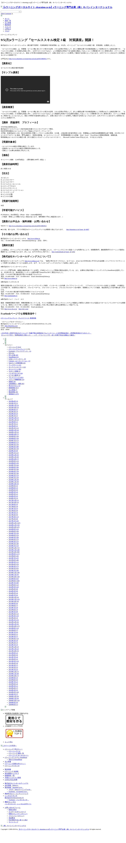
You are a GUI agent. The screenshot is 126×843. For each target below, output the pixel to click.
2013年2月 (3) (13, 618)
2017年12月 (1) (14, 500)
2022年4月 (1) (13, 409)
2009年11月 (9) (14, 698)
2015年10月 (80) (14, 552)
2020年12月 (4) (14, 430)
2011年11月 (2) (14, 649)
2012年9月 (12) (14, 628)
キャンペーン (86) (15, 369)
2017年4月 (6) (13, 515)
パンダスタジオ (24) (16, 373)
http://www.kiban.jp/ (10, 278)
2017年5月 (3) (13, 513)
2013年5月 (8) (13, 612)
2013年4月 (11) (14, 614)
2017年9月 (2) (13, 504)
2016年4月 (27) (14, 539)
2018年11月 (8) (14, 482)
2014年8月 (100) (14, 581)
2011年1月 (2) (13, 669)
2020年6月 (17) (14, 442)
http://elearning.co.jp (11, 326)
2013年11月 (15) (14, 599)
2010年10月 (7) (14, 676)
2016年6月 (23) (14, 535)
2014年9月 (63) (14, 579)
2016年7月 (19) (14, 533)
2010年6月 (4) (13, 684)
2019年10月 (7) (14, 459)
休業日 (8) (12, 381)
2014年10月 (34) (14, 576)
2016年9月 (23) (14, 529)
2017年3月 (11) (14, 517)
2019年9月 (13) (14, 461)
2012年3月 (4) (13, 640)
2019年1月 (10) (14, 477)
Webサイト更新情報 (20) (17, 363)
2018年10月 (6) (14, 484)
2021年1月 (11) (14, 428)
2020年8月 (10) (14, 438)
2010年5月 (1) (13, 686)
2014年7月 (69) (14, 583)
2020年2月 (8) (13, 451)
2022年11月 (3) (14, 405)
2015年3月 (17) (14, 566)
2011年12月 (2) (14, 647)
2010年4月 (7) (13, 688)
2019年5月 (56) (14, 469)
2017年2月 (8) (13, 519)
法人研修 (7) (13, 390)
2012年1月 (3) (13, 645)
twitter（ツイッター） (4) (17, 359)
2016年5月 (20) (14, 537)
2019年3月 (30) (14, 473)
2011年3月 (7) (13, 665)
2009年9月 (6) (13, 702)
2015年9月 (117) (14, 554)
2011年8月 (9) (13, 655)
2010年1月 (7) (13, 694)
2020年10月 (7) (14, 434)
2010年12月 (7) (14, 671)
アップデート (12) (15, 365)
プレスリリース (23, 318)
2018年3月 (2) (13, 494)
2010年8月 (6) (13, 680)
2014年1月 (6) (13, 595)
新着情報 (33, 318)
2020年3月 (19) (14, 449)
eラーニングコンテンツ (9, 318)
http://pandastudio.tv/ (10, 296)
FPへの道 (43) (13, 355)
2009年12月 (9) (14, 696)
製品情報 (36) (13, 392)
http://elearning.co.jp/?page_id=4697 (77, 229)
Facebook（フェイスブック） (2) (20, 351)
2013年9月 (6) (13, 603)
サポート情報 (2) (14, 371)
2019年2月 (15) (14, 475)
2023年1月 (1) (13, 403)
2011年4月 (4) (13, 663)
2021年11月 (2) (14, 420)
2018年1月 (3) (13, 498)
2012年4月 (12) (14, 638)
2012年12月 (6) (14, 622)
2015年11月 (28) (14, 550)
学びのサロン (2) (14, 386)
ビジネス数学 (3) (14, 375)
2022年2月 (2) (13, 413)
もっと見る (9, 742)
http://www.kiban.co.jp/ (32, 261)
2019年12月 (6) (14, 455)
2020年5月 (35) (14, 444)
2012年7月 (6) (13, 632)
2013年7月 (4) (13, 607)
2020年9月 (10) (14, 436)
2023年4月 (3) (13, 401)
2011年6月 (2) (13, 659)
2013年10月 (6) (14, 601)
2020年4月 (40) (14, 446)
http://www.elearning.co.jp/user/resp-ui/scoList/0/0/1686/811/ (28, 59)
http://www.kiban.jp (34, 238)
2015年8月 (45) (14, 556)
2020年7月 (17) (14, 440)
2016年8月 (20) (14, 531)
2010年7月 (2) (13, 682)
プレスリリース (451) (16, 377)
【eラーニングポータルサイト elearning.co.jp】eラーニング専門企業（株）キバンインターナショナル (53, 829)
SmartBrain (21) (14, 357)
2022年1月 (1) (13, 416)
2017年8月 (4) (13, 506)
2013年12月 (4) (14, 597)
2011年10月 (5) (14, 651)
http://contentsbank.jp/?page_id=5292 (63, 252)
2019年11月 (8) (14, 457)
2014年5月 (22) (14, 587)
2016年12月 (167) (14, 523)
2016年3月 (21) (14, 541)
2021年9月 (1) (13, 422)
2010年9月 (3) (13, 678)
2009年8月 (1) (13, 704)
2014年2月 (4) (13, 593)
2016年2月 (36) (14, 543)
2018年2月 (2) (13, 496)
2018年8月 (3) (13, 488)
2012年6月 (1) (13, 634)
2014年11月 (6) (14, 574)
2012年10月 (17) (14, 626)
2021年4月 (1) (13, 426)
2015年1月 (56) (14, 570)
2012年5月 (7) (13, 636)
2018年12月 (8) (14, 480)
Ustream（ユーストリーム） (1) (19, 361)
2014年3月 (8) (13, 591)
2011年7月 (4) (13, 657)
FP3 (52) (11, 353)
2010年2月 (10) (14, 692)
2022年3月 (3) (13, 411)
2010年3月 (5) (13, 690)
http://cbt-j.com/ (23, 309)
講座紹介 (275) (14, 394)
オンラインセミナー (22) (17, 367)
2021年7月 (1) (13, 424)
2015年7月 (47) (14, 558)
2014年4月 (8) (13, 589)
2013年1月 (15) (14, 620)
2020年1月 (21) (14, 453)
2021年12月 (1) (14, 418)
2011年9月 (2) (13, 653)
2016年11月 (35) (14, 525)
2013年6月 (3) (13, 610)
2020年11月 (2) (14, 432)
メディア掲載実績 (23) (16, 379)
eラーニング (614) (15, 347)
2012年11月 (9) (14, 624)
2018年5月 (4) (13, 492)
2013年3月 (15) (14, 616)
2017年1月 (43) (14, 521)
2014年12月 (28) (14, 572)
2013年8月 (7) (13, 605)
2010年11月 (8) (14, 673)
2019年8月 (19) (14, 463)
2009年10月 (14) (14, 700)
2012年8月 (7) (13, 630)
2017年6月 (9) (13, 510)
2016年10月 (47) (14, 527)
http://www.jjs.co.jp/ (10, 309)
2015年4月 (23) (14, 564)
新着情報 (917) (14, 388)
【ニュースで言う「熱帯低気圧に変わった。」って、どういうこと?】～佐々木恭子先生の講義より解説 (38, 335)
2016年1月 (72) (14, 546)
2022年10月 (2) (14, 407)
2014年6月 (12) (14, 585)
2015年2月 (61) (14, 568)
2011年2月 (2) (13, 667)
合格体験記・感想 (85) (16, 384)
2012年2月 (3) (13, 643)
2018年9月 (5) (13, 486)
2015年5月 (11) (14, 562)
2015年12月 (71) (14, 548)
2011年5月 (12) (14, 661)
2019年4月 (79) (14, 471)
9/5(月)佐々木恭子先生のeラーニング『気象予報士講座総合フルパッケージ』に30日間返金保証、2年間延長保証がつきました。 (46, 333)
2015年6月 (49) (14, 560)
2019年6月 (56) (14, 467)
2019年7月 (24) (14, 465)
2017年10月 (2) (14, 502)
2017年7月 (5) (13, 508)
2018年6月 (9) (13, 490)
